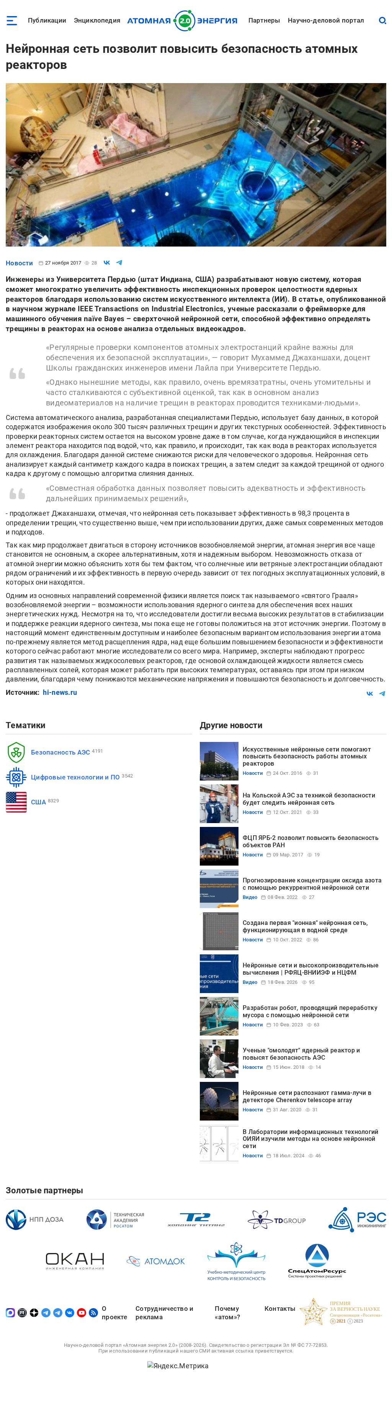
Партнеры (264, 20)
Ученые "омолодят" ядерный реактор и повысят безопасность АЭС (301, 1054)
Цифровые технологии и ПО (75, 777)
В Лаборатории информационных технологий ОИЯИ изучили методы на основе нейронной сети (311, 1139)
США (38, 802)
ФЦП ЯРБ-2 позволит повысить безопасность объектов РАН (311, 841)
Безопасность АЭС (60, 752)
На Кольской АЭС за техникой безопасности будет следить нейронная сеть (309, 799)
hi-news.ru (60, 692)
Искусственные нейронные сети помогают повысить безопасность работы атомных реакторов (307, 756)
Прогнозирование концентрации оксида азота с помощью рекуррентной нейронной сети (312, 884)
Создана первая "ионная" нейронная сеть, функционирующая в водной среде (305, 926)
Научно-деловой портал (326, 20)
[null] (107, 262)
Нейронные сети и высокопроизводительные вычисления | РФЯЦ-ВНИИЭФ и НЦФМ (311, 969)
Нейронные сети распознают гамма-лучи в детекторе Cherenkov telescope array (307, 1096)
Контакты (280, 1308)
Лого (184, 21)
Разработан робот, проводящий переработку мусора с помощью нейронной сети (310, 1011)
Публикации (47, 20)
